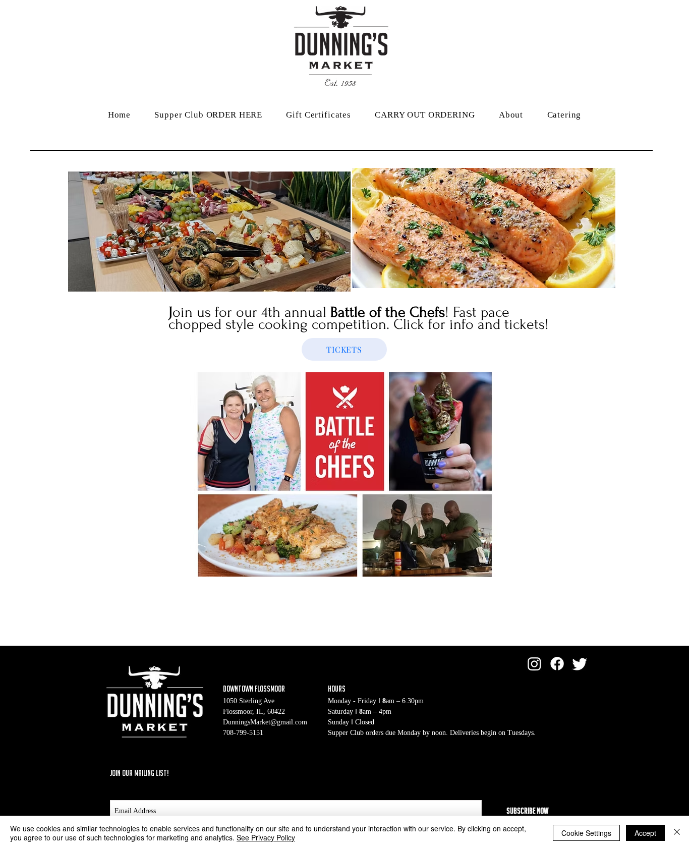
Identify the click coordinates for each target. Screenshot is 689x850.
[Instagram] (534, 663)
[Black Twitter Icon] (550, 772)
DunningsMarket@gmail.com (265, 722)
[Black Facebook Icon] (531, 772)
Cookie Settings (586, 833)
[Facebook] (557, 663)
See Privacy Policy (266, 837)
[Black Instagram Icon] (569, 772)
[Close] (677, 833)
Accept (645, 833)
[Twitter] (580, 663)
